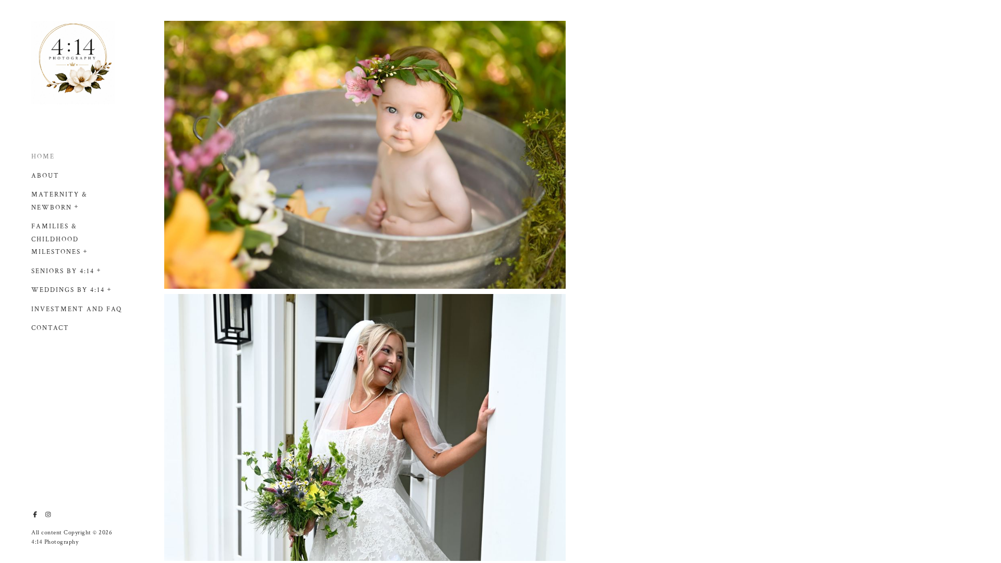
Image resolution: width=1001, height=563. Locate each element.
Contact (50, 328)
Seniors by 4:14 (62, 271)
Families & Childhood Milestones (56, 239)
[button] (76, 205)
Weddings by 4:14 (68, 290)
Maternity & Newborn (59, 201)
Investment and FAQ (76, 309)
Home (43, 156)
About (45, 176)
